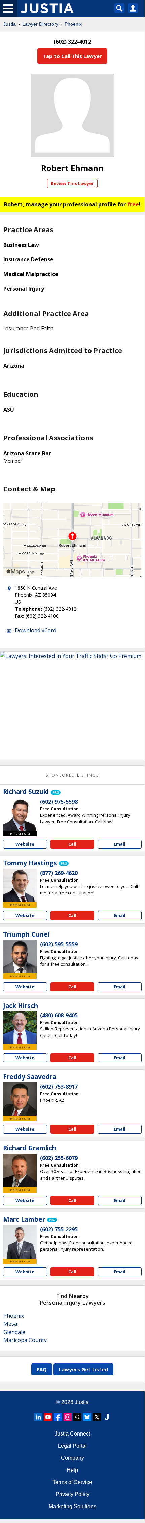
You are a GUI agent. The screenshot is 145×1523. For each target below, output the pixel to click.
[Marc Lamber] (20, 1242)
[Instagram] (68, 1417)
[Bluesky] (87, 1417)
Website (24, 844)
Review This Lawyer (72, 183)
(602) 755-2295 (59, 1229)
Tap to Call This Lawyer (72, 55)
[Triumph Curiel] (20, 956)
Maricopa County (25, 1340)
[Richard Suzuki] (20, 814)
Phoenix (73, 24)
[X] (97, 1417)
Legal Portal (72, 1446)
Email (119, 844)
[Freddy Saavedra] (20, 1099)
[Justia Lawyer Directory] (107, 1417)
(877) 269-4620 (59, 873)
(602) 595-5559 (59, 944)
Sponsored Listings (72, 775)
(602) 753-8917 (59, 1086)
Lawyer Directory (40, 24)
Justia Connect (72, 1434)
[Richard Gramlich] (20, 1170)
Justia (9, 24)
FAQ (42, 1369)
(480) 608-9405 (59, 1015)
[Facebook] (58, 1417)
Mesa (10, 1323)
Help (72, 1470)
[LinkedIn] (38, 1417)
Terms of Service (72, 1482)
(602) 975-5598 (59, 801)
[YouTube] (48, 1417)
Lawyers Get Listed (83, 1369)
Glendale (14, 1332)
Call (72, 844)
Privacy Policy (72, 1494)
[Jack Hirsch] (20, 1027)
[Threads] (77, 1417)
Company (72, 1458)
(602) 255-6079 (59, 1158)
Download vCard (35, 630)
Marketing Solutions (72, 1506)
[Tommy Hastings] (20, 885)
